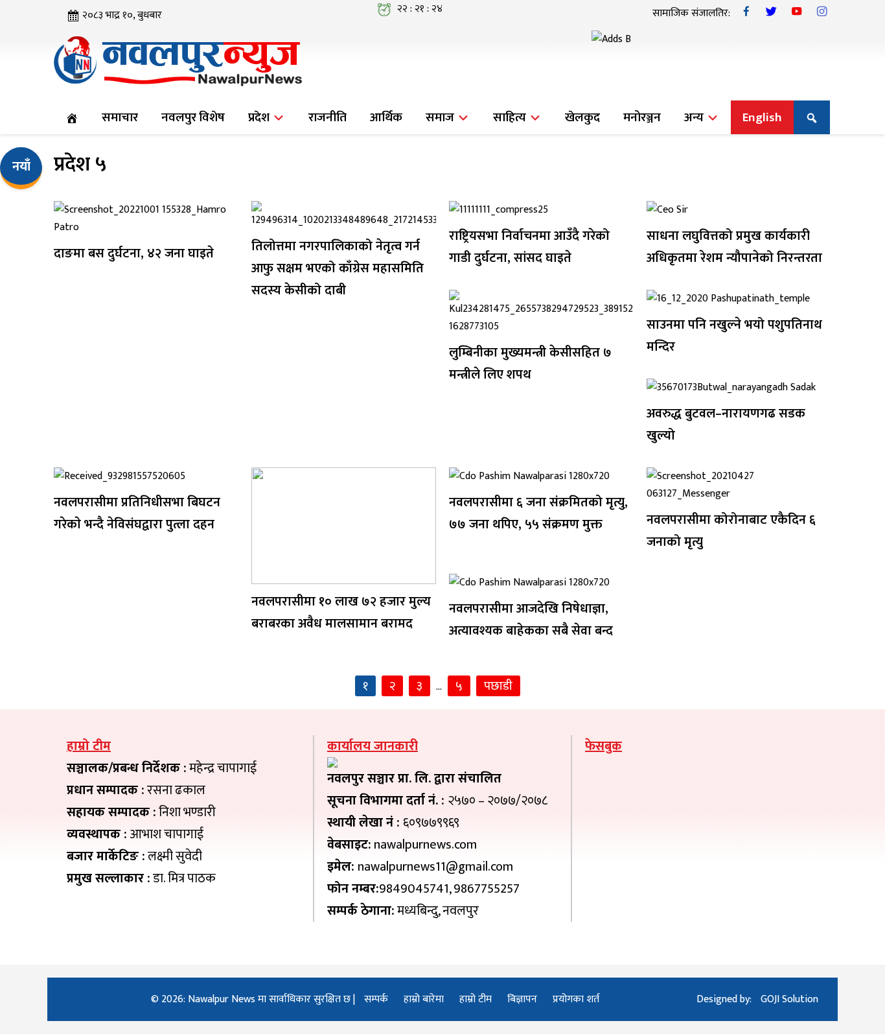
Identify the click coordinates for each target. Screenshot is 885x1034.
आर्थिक (386, 117)
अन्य (695, 117)
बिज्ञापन (522, 999)
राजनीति (327, 117)
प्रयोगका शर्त (576, 999)
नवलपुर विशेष (193, 117)
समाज (441, 117)
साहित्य (511, 117)
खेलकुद (582, 117)
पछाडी (498, 686)
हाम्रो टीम (475, 999)
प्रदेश (260, 117)
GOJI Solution (789, 999)
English (762, 117)
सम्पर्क (376, 999)
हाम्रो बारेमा (424, 999)
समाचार (120, 117)
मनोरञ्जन (642, 117)
